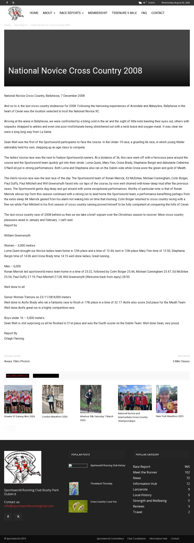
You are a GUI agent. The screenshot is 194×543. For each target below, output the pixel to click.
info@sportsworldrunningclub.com (29, 506)
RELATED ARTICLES (17, 375)
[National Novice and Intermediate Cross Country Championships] (135, 397)
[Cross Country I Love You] (78, 506)
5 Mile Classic (181, 361)
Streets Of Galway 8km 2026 (19, 416)
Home (34, 13)
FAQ (144, 13)
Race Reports (70, 13)
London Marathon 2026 (54, 416)
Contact (157, 13)
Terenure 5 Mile (124, 13)
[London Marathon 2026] (59, 399)
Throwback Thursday (101, 483)
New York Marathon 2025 (169, 416)
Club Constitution (136, 538)
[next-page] (12, 428)
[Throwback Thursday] (74, 488)
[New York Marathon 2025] (173, 399)
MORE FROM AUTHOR (46, 375)
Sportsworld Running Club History (108, 465)
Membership (97, 13)
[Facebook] (7, 2)
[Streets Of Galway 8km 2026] (21, 399)
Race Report (20, 25)
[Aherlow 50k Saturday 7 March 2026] (97, 399)
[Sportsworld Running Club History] (78, 467)
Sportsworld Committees (110, 538)
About (47, 13)
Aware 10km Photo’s (17, 361)
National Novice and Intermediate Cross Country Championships (133, 417)
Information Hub (158, 538)
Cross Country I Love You (104, 501)
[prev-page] (6, 428)
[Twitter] (13, 2)
